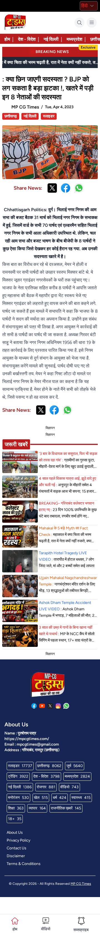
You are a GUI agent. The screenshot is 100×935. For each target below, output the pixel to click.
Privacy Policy (18, 840)
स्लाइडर (48, 116)
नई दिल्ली (51, 39)
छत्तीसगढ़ (10, 116)
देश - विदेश (27, 39)
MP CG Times (81, 884)
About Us (15, 832)
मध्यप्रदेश (74, 39)
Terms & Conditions (24, 863)
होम (7, 39)
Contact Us (16, 848)
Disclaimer (16, 856)
